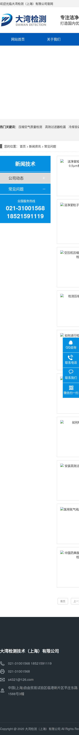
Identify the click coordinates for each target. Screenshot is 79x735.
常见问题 (50, 146)
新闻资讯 (35, 146)
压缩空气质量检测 (30, 127)
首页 (23, 146)
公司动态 (16, 178)
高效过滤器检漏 (55, 127)
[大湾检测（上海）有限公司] (26, 19)
